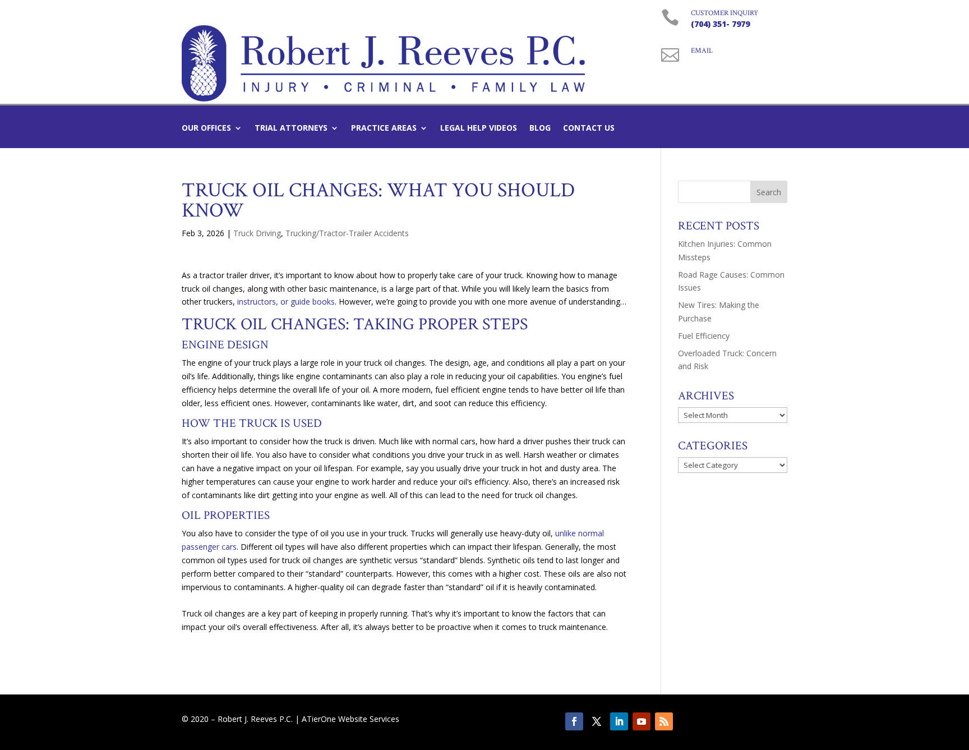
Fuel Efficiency (704, 335)
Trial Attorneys (291, 128)
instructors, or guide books (286, 301)
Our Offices (206, 128)
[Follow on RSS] (664, 721)
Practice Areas (384, 128)
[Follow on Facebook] (574, 721)
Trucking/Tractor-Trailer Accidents (347, 233)
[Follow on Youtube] (641, 721)
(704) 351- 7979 (720, 24)
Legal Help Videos (478, 128)
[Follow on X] (597, 721)
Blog (540, 128)
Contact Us (589, 128)
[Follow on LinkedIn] (619, 721)
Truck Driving (257, 233)
